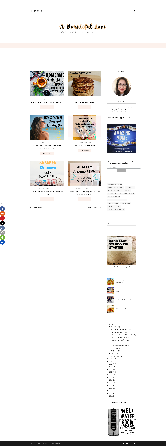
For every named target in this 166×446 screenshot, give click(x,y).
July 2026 (114, 327)
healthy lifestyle (114, 197)
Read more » (47, 107)
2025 (111, 359)
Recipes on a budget (115, 184)
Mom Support (112, 193)
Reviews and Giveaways (116, 187)
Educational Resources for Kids (119, 190)
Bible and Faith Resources (117, 200)
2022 (111, 367)
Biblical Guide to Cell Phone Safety (123, 335)
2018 (110, 377)
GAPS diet (111, 206)
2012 (110, 393)
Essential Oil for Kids (84, 146)
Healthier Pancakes (84, 102)
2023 (111, 364)
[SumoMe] (2, 242)
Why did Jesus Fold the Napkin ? (124, 290)
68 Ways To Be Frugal (123, 300)
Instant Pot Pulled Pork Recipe (122, 337)
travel (118, 206)
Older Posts (94, 207)
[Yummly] (2, 213)
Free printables (113, 203)
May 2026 (114, 351)
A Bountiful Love (40, 443)
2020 (111, 372)
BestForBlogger (56, 443)
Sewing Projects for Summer (121, 340)
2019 (110, 375)
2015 (110, 385)
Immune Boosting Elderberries (47, 102)
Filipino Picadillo (121, 309)
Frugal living (129, 187)
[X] (2, 223)
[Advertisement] (35, 4)
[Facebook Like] (2, 227)
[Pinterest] (2, 218)
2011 (110, 396)
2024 (111, 361)
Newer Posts (38, 207)
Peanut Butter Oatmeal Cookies (122, 329)
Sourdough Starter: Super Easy (121, 267)
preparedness (125, 203)
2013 (110, 391)
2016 (110, 383)
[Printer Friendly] (2, 232)
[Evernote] (2, 237)
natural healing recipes (116, 209)
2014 (110, 388)
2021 (110, 369)
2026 (111, 324)
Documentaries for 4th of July (121, 345)
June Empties (116, 343)
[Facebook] (2, 208)
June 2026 (114, 348)
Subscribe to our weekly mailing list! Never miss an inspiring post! (121, 162)
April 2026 (114, 353)
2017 (110, 380)
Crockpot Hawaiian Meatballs (122, 281)
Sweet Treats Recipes (126, 193)
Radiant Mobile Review (119, 332)
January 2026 (115, 356)
